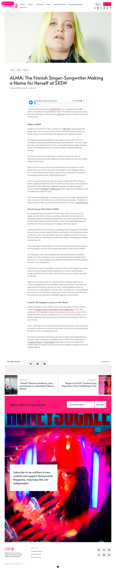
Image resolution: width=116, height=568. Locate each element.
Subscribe (100, 404)
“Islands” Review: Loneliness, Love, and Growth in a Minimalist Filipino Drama (37, 386)
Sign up (107, 4)
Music (12, 70)
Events (49, 4)
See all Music (105, 361)
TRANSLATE (8, 3)
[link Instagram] (101, 8)
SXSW (19, 70)
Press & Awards (36, 554)
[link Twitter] (107, 8)
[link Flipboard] (109, 550)
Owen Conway (23, 88)
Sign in (98, 4)
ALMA (58, 114)
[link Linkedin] (104, 555)
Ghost (19, 564)
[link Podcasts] (95, 8)
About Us (23, 7)
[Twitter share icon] (30, 363)
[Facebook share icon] (37, 363)
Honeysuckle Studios (75, 4)
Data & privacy (36, 557)
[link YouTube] (98, 8)
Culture (26, 70)
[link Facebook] (104, 8)
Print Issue (40, 4)
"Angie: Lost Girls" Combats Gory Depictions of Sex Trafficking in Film (79, 384)
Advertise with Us (59, 4)
